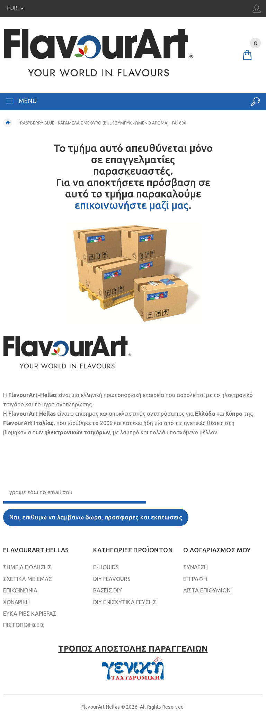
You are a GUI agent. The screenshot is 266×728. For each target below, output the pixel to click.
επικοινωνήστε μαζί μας (131, 205)
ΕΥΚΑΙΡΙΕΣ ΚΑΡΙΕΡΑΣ (29, 613)
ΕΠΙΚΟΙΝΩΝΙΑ (20, 590)
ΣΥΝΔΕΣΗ (195, 567)
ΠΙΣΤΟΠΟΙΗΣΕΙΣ (23, 625)
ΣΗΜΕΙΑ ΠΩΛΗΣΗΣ (27, 567)
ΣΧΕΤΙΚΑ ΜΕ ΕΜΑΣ (27, 579)
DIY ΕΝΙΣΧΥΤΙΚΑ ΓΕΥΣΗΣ (124, 602)
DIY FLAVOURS (112, 579)
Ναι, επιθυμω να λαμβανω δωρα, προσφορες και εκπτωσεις (95, 517)
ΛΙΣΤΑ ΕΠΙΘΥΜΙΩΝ (207, 590)
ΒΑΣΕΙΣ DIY (107, 590)
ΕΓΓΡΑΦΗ (195, 579)
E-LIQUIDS (106, 567)
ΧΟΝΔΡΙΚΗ (16, 602)
